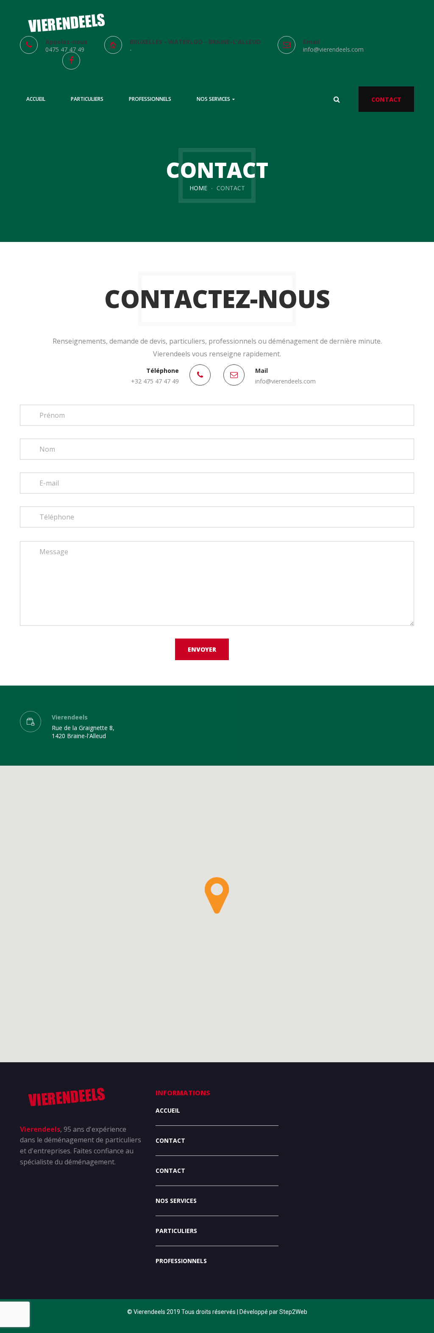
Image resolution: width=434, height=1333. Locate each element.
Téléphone (162, 371)
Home (198, 188)
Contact (170, 1140)
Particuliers (176, 1231)
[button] (217, 895)
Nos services (176, 1201)
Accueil (168, 1110)
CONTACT (386, 99)
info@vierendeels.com (333, 49)
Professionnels (181, 1261)
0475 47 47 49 (64, 49)
